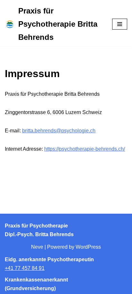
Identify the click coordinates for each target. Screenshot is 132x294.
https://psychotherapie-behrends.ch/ (84, 149)
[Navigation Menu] (119, 24)
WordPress (88, 247)
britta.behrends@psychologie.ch (58, 130)
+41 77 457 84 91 (25, 268)
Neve (37, 247)
